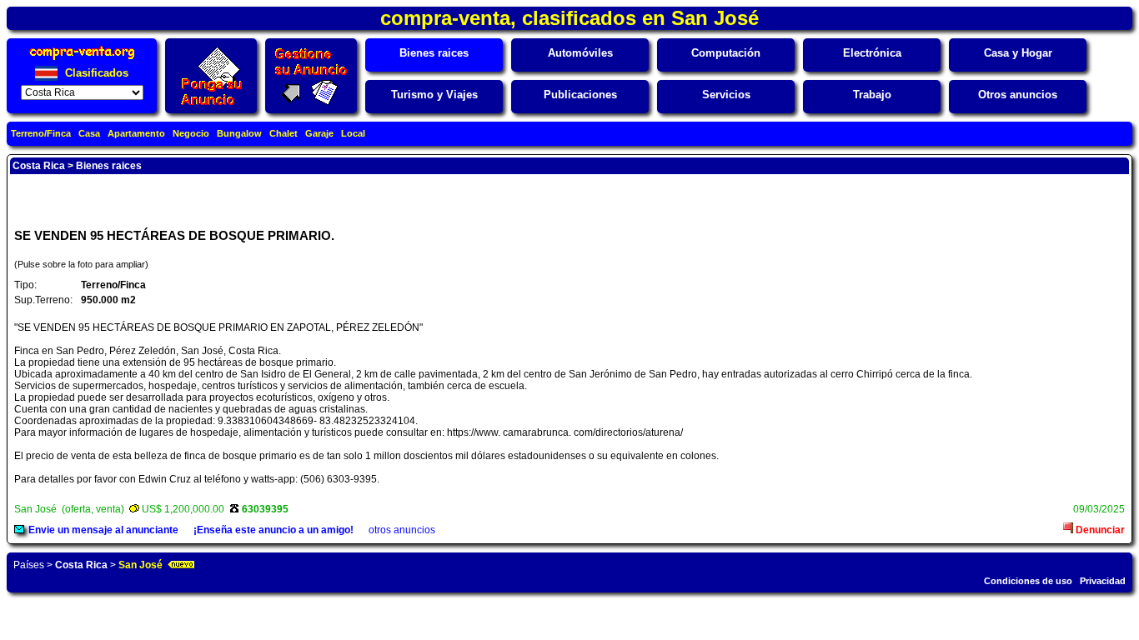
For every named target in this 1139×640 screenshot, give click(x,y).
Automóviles (580, 53)
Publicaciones (580, 94)
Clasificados (95, 73)
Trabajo (872, 94)
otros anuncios (402, 530)
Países (28, 565)
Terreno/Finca (41, 133)
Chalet (283, 133)
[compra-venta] (82, 59)
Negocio (191, 133)
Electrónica (872, 53)
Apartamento (136, 133)
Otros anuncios (1017, 94)
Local (353, 133)
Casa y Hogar (1018, 53)
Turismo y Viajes (434, 94)
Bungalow (239, 133)
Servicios (726, 94)
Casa (89, 133)
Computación (725, 53)
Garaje (319, 133)
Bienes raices (434, 53)
